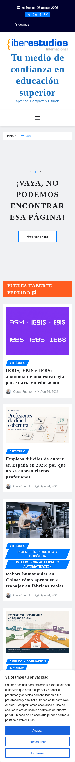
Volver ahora (39, 236)
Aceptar (37, 730)
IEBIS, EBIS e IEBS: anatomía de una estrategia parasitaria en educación (35, 376)
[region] (37, 716)
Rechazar (37, 753)
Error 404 (25, 135)
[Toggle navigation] (37, 118)
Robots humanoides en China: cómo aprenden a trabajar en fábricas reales (35, 579)
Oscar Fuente (22, 391)
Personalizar (37, 742)
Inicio (10, 135)
